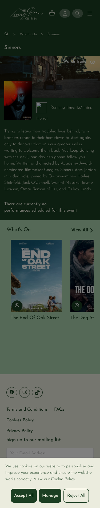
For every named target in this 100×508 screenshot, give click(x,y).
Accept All (24, 496)
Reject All (76, 496)
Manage (50, 496)
